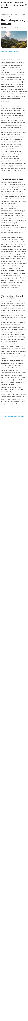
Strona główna (5, 14)
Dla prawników (15, 14)
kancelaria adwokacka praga (9, 51)
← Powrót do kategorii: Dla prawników (12, 416)
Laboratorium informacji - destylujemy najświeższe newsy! (12, 4)
